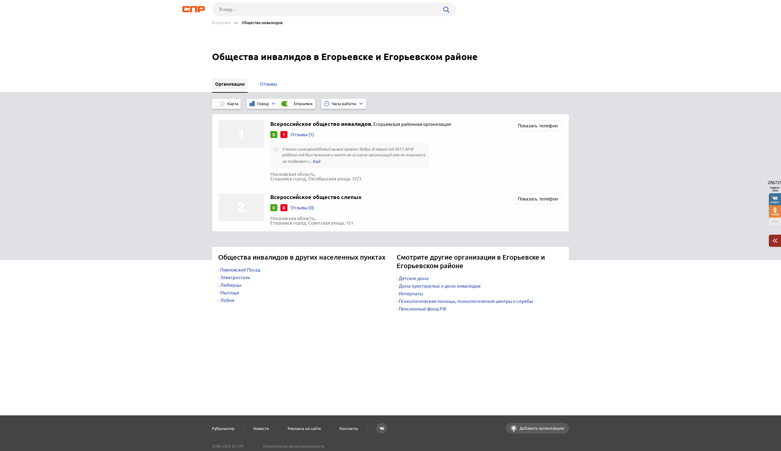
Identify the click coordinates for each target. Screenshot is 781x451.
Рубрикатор (223, 428)
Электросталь (235, 277)
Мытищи (229, 292)
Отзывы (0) (302, 207)
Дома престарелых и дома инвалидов (439, 286)
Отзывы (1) (302, 134)
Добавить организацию (541, 428)
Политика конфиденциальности (294, 446)
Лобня (227, 300)
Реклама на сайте (304, 428)
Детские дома (414, 278)
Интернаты (411, 293)
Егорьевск (221, 23)
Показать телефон (538, 125)
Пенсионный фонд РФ (422, 309)
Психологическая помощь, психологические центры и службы (466, 301)
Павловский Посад (240, 270)
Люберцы (230, 285)
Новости (261, 428)
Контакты (349, 428)
